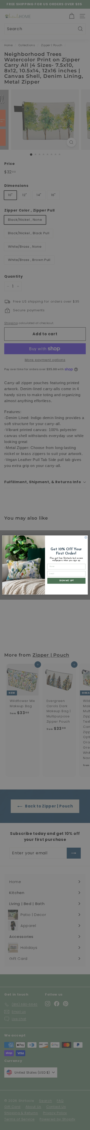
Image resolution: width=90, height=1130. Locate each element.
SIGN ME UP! (66, 581)
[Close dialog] (86, 537)
